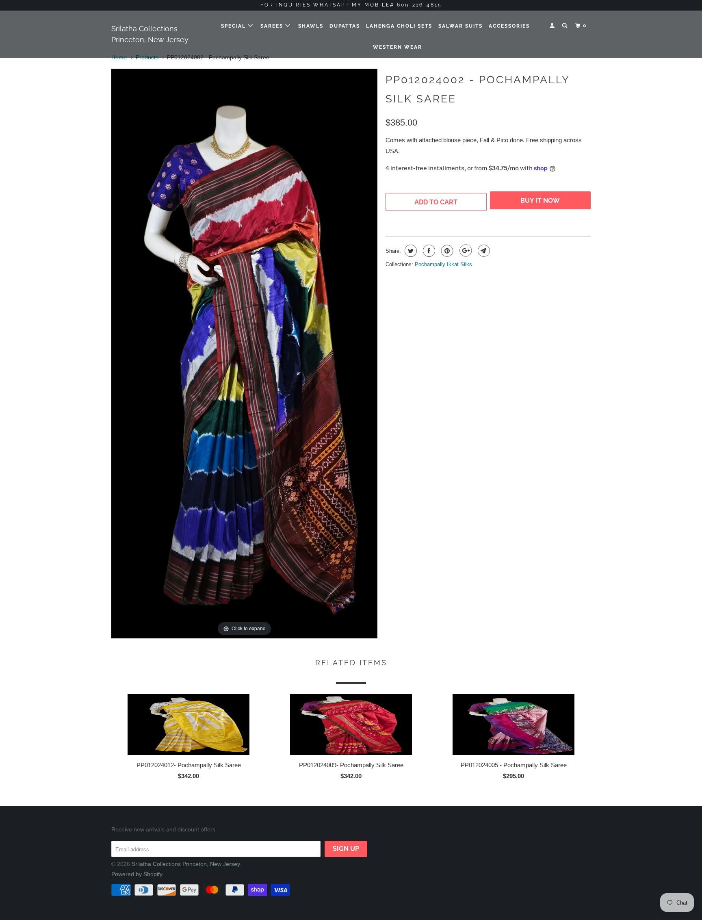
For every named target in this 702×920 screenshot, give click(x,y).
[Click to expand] (244, 352)
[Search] (565, 26)
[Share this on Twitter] (410, 251)
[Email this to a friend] (483, 251)
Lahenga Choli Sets (399, 26)
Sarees (272, 26)
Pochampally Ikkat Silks (443, 264)
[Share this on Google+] (464, 251)
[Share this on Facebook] (428, 251)
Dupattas (344, 26)
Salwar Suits (460, 26)
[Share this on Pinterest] (446, 251)
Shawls (310, 26)
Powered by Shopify (136, 874)
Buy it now (540, 202)
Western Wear (397, 47)
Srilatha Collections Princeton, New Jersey (149, 34)
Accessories (509, 26)
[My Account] (553, 26)
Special (234, 26)
